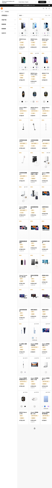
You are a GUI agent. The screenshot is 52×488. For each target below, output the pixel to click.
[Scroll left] (19, 35)
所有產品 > (5, 15)
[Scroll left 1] (19, 33)
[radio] (22, 33)
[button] (49, 2)
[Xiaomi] (2, 8)
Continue (42, 2)
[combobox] (20, 15)
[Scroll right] (26, 33)
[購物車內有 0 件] (46, 8)
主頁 (2, 11)
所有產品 (7, 11)
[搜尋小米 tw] (43, 8)
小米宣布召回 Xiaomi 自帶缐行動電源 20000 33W (24, 5)
